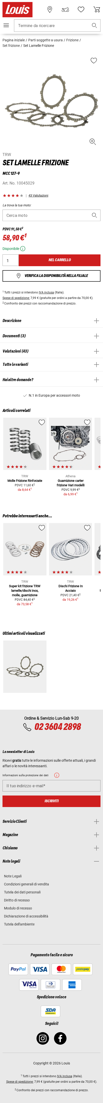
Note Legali (13, 876)
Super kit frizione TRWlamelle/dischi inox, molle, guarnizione (24, 590)
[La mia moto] (65, 9)
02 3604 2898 (57, 727)
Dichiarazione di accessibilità (26, 916)
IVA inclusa (46, 292)
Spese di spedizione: (16, 298)
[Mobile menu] (6, 25)
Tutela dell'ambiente (19, 924)
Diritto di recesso (17, 900)
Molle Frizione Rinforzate (25, 481)
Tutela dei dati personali (22, 892)
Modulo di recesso (18, 908)
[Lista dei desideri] (81, 9)
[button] (95, 26)
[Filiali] (50, 9)
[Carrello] (96, 9)
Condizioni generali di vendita (26, 884)
